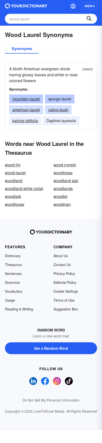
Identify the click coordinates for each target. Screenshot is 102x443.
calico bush (58, 110)
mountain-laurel (26, 99)
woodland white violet (24, 188)
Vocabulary (13, 291)
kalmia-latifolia (25, 120)
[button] (73, 6)
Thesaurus (13, 264)
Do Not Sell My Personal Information (51, 400)
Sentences (13, 273)
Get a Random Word (51, 348)
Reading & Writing (19, 309)
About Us (60, 255)
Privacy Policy (64, 273)
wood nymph (64, 165)
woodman (62, 204)
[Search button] (89, 18)
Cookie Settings (65, 291)
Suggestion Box (65, 309)
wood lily (13, 165)
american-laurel (26, 110)
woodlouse (14, 204)
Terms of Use (64, 300)
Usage (10, 300)
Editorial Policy (64, 282)
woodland (13, 180)
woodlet (60, 196)
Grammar (12, 282)
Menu (90, 6)
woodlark (13, 196)
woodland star (65, 180)
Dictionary (13, 255)
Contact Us (62, 264)
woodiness (63, 172)
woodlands (63, 188)
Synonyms (22, 48)
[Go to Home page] (26, 6)
